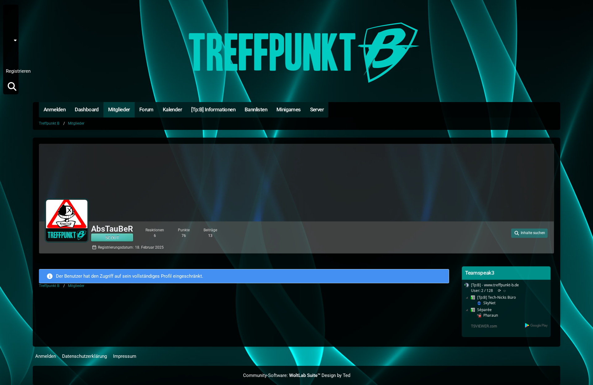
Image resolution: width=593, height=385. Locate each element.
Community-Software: (281, 375)
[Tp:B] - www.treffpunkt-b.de (495, 285)
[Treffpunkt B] (296, 53)
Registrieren (18, 71)
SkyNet (489, 303)
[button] (13, 40)
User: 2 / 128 (482, 290)
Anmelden (10, 55)
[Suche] (12, 86)
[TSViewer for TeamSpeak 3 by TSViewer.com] (481, 325)
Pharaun (490, 315)
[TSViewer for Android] (536, 325)
